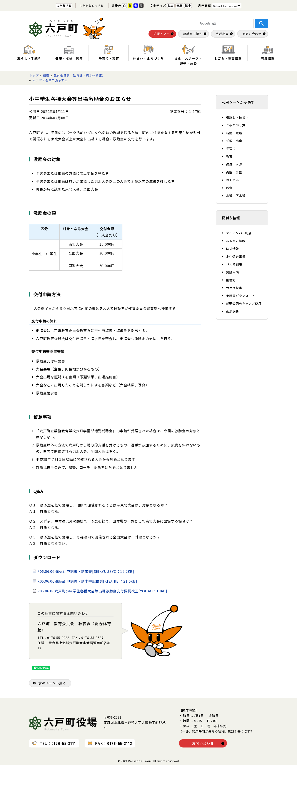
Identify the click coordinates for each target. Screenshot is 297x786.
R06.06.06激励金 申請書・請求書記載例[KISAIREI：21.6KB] (87, 581)
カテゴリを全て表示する (50, 80)
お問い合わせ (203, 743)
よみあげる (64, 5)
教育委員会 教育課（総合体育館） (79, 75)
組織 (46, 75)
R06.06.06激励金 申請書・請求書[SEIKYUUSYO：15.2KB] (85, 571)
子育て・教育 (108, 58)
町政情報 (268, 58)
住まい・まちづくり (148, 58)
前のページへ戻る (52, 683)
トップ (33, 75)
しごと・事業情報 (228, 58)
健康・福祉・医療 (69, 58)
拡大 (171, 5)
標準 (179, 5)
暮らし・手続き (29, 58)
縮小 (188, 5)
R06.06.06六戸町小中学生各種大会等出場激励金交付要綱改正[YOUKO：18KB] (102, 590)
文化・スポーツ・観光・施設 (188, 61)
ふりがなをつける (91, 5)
